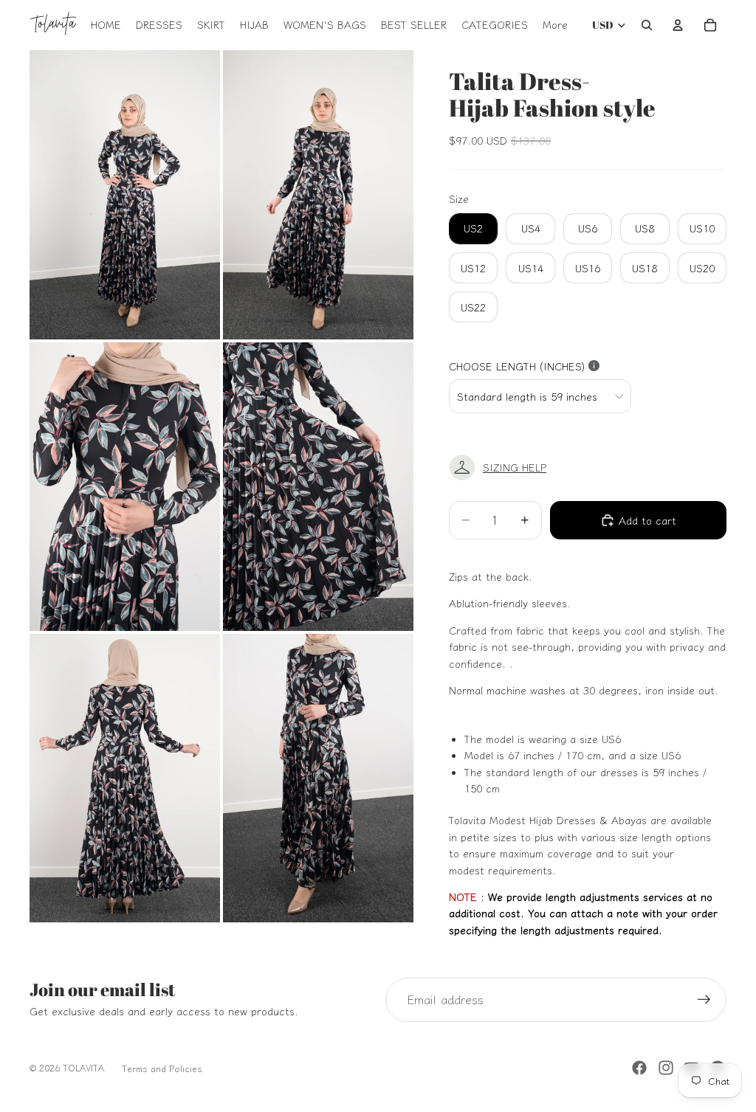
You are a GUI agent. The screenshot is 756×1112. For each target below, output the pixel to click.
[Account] (678, 25)
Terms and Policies (162, 1068)
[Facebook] (639, 1068)
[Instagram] (666, 1068)
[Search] (646, 25)
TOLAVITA (83, 1067)
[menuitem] (555, 25)
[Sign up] (704, 999)
